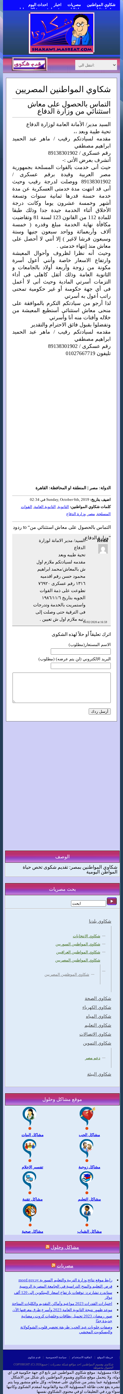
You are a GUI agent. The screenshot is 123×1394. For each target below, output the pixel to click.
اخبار (57, 4)
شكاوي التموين (97, 1043)
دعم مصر (92, 1058)
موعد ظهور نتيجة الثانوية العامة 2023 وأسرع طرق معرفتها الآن (62, 1310)
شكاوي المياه (98, 1016)
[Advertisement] (61, 420)
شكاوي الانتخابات (86, 936)
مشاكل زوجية (89, 1167)
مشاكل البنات (32, 1135)
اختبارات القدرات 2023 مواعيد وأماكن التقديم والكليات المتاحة (62, 1303)
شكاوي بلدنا (100, 921)
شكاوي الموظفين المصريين (66, 974)
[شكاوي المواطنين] (61, 52)
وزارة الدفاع (76, 514)
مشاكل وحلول (65, 1247)
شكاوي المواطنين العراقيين (78, 952)
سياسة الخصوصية (56, 1357)
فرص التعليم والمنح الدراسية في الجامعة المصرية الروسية (65, 1286)
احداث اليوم (38, 4)
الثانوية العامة (45, 506)
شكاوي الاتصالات (95, 1034)
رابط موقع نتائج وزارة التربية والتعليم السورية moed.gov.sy (65, 1280)
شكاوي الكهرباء (96, 1007)
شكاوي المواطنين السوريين (78, 944)
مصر (91, 514)
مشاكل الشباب (89, 1231)
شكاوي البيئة (99, 1074)
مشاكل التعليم (89, 1199)
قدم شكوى (34, 1357)
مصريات (74, 4)
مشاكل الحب (89, 1135)
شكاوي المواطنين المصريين (77, 960)
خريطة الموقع (105, 1357)
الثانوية (63, 506)
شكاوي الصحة (98, 998)
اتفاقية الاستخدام (82, 1357)
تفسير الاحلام (32, 1167)
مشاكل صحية (32, 1231)
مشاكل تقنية (32, 1199)
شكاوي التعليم (97, 1025)
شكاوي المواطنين (101, 4)
